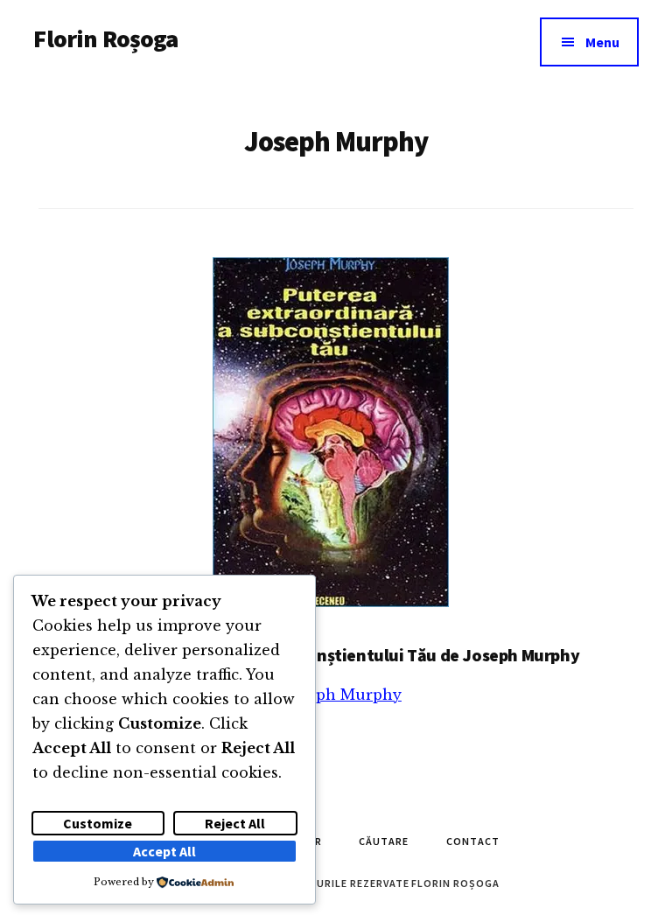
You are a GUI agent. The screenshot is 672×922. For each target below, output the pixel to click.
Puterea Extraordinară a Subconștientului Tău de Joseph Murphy (331, 655)
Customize (97, 823)
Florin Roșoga (105, 38)
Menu (602, 42)
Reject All (235, 823)
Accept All (164, 851)
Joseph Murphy (343, 694)
